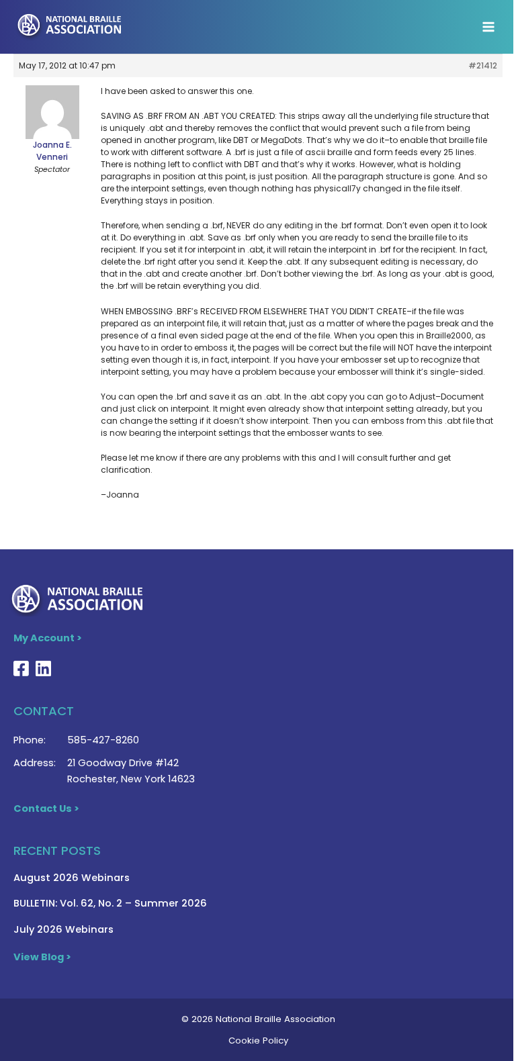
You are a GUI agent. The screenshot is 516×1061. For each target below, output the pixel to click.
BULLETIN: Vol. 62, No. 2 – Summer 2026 (110, 903)
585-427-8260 (103, 740)
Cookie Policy (258, 1040)
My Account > (47, 638)
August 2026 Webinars (71, 877)
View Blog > (42, 957)
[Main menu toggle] (488, 27)
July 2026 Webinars (63, 929)
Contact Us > (46, 808)
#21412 (482, 65)
